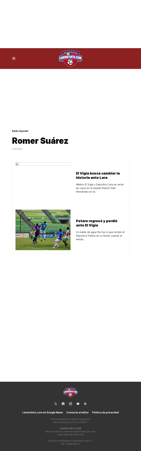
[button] (14, 58)
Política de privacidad (105, 412)
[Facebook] (63, 403)
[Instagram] (70, 403)
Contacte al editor (77, 412)
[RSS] (85, 403)
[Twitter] (55, 403)
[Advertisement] (70, 24)
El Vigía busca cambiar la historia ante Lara (98, 175)
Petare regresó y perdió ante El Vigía (96, 223)
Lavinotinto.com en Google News (42, 412)
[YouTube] (78, 403)
